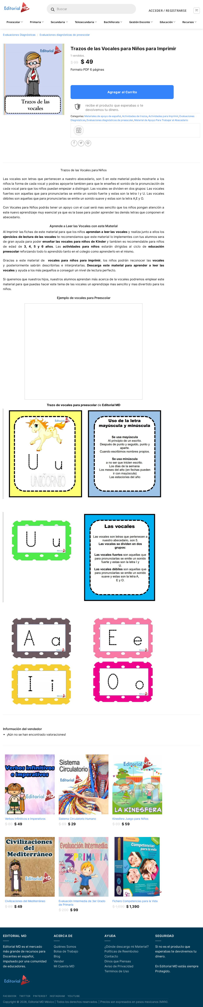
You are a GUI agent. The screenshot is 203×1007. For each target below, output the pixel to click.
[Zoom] (8, 111)
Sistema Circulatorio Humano (77, 818)
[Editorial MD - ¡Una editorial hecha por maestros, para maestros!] (17, 7)
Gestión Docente (139, 22)
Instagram (57, 996)
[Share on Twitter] (81, 143)
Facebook (10, 996)
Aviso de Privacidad (118, 966)
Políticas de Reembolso (121, 951)
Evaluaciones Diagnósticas (19, 34)
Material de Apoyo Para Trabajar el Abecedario (161, 120)
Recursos (188, 22)
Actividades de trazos (134, 116)
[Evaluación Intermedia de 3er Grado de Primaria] (84, 867)
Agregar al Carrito (122, 92)
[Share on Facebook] (74, 143)
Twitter (25, 996)
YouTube (74, 996)
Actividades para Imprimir (163, 116)
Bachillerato (112, 22)
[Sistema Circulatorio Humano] (84, 784)
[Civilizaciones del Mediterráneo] (30, 867)
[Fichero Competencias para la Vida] (137, 867)
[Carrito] (196, 11)
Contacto (111, 956)
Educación (166, 22)
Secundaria (58, 22)
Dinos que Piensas (117, 961)
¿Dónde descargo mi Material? (126, 946)
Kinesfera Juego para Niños (130, 818)
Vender (59, 961)
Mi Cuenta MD (64, 966)
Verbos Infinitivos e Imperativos (25, 818)
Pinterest (40, 996)
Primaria (35, 22)
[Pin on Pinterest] (88, 143)
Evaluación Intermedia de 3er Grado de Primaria (82, 902)
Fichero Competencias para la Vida (135, 901)
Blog (57, 956)
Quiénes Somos (65, 946)
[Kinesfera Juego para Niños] (137, 784)
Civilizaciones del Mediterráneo (25, 901)
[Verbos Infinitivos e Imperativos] (30, 784)
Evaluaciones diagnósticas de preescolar (65, 34)
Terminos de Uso (116, 971)
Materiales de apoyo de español (102, 116)
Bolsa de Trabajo (66, 951)
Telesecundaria (84, 22)
